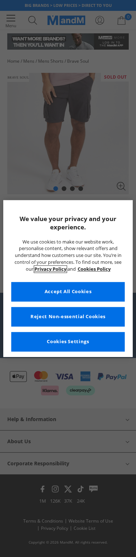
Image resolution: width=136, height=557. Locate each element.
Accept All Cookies (68, 291)
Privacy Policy (50, 269)
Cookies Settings (68, 341)
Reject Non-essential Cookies (68, 316)
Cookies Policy (94, 269)
